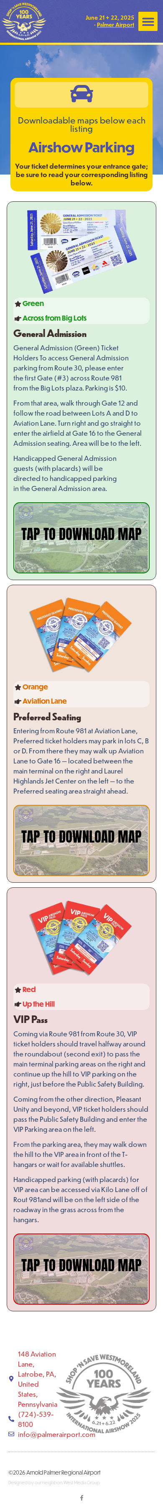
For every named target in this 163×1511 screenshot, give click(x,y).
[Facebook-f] (81, 1498)
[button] (148, 21)
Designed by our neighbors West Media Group (54, 1482)
